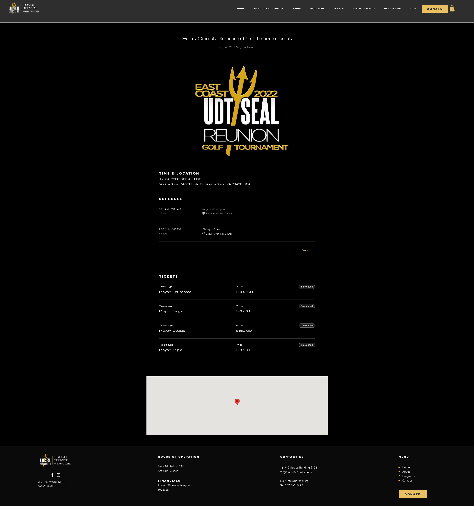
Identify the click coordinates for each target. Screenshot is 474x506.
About (406, 472)
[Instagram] (58, 475)
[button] (452, 8)
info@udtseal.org (297, 481)
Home (406, 467)
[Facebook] (52, 475)
